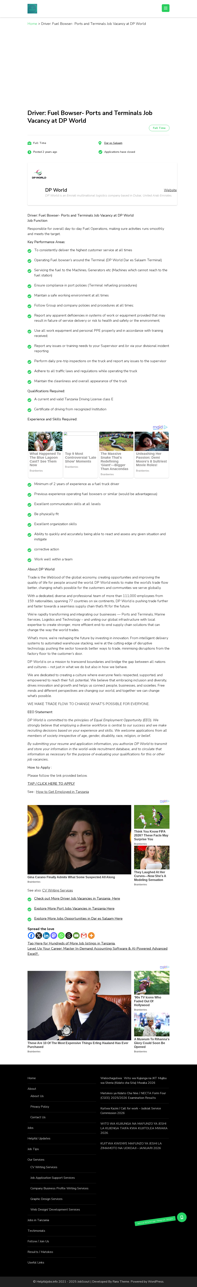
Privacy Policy (39, 1107)
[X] (38, 935)
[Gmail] (83, 935)
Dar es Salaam (113, 143)
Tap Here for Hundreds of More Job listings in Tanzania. (71, 943)
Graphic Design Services (46, 1199)
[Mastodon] (53, 935)
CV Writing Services (57, 890)
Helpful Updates (39, 1138)
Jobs (30, 1128)
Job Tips (33, 1149)
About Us (37, 1096)
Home (32, 1078)
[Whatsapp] (61, 935)
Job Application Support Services (52, 1178)
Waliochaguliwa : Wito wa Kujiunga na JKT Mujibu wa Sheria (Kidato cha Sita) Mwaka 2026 (133, 1080)
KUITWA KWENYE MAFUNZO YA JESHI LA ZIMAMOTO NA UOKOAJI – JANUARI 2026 (131, 1145)
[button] (181, 1217)
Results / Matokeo (40, 1252)
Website (170, 190)
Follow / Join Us (38, 1241)
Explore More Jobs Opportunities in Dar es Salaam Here (78, 918)
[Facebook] (31, 935)
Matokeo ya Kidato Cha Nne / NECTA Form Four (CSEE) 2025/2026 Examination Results (133, 1095)
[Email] (76, 935)
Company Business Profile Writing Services (59, 1188)
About (32, 1089)
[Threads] (68, 935)
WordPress (156, 1281)
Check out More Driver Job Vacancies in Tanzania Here (77, 898)
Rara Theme (121, 1281)
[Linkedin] (46, 935)
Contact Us (38, 1117)
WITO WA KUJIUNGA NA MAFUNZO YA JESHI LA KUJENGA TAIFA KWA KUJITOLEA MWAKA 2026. (134, 1128)
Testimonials (36, 1231)
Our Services (36, 1160)
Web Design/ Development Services (55, 1209)
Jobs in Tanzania (38, 1220)
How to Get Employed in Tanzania (62, 791)
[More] (91, 935)
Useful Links (36, 1262)
